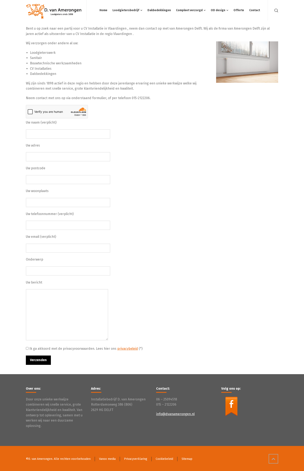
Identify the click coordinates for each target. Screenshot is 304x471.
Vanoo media (107, 459)
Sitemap (187, 459)
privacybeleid (127, 349)
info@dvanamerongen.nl (175, 414)
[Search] (275, 10)
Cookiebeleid (164, 459)
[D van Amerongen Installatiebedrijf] (53, 10)
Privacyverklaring (135, 459)
